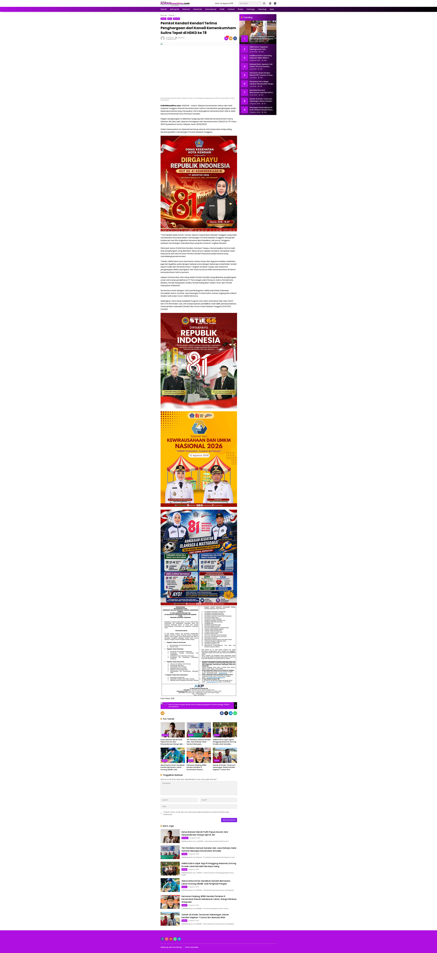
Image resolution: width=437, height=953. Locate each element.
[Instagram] (166, 939)
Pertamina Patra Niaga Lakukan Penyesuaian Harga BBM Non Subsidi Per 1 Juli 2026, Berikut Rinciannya (261, 82)
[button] (264, 3)
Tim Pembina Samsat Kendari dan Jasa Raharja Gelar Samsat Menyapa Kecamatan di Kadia (199, 742)
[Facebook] (222, 713)
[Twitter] (226, 713)
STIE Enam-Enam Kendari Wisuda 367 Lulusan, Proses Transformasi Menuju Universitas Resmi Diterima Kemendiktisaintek (261, 74)
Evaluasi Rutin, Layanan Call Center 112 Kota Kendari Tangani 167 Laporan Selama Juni (262, 65)
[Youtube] (171, 939)
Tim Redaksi (170, 37)
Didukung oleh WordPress (171, 947)
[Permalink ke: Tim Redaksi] (163, 38)
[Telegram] (231, 713)
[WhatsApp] (235, 713)
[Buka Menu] (275, 3)
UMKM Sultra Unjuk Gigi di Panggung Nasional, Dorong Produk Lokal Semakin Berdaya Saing (224, 742)
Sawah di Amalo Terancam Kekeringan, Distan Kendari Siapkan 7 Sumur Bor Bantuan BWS (224, 767)
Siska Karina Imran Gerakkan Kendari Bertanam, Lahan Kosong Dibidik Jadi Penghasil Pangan (173, 767)
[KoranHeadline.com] (175, 3)
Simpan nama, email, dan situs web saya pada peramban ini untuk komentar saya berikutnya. (196, 813)
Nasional (176, 19)
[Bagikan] (235, 38)
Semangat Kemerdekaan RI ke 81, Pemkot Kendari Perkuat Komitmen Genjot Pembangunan (262, 108)
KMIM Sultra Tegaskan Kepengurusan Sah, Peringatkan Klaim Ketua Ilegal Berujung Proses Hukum (262, 48)
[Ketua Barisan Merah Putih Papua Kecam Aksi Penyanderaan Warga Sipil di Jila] (173, 729)
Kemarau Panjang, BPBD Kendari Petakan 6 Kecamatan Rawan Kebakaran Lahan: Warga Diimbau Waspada (197, 767)
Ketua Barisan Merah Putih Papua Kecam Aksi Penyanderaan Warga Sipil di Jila (172, 742)
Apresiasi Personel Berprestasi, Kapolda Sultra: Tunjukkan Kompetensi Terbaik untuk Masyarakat (261, 91)
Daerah (163, 19)
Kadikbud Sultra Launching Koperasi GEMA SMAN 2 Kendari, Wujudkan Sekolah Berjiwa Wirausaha (261, 57)
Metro (169, 19)
